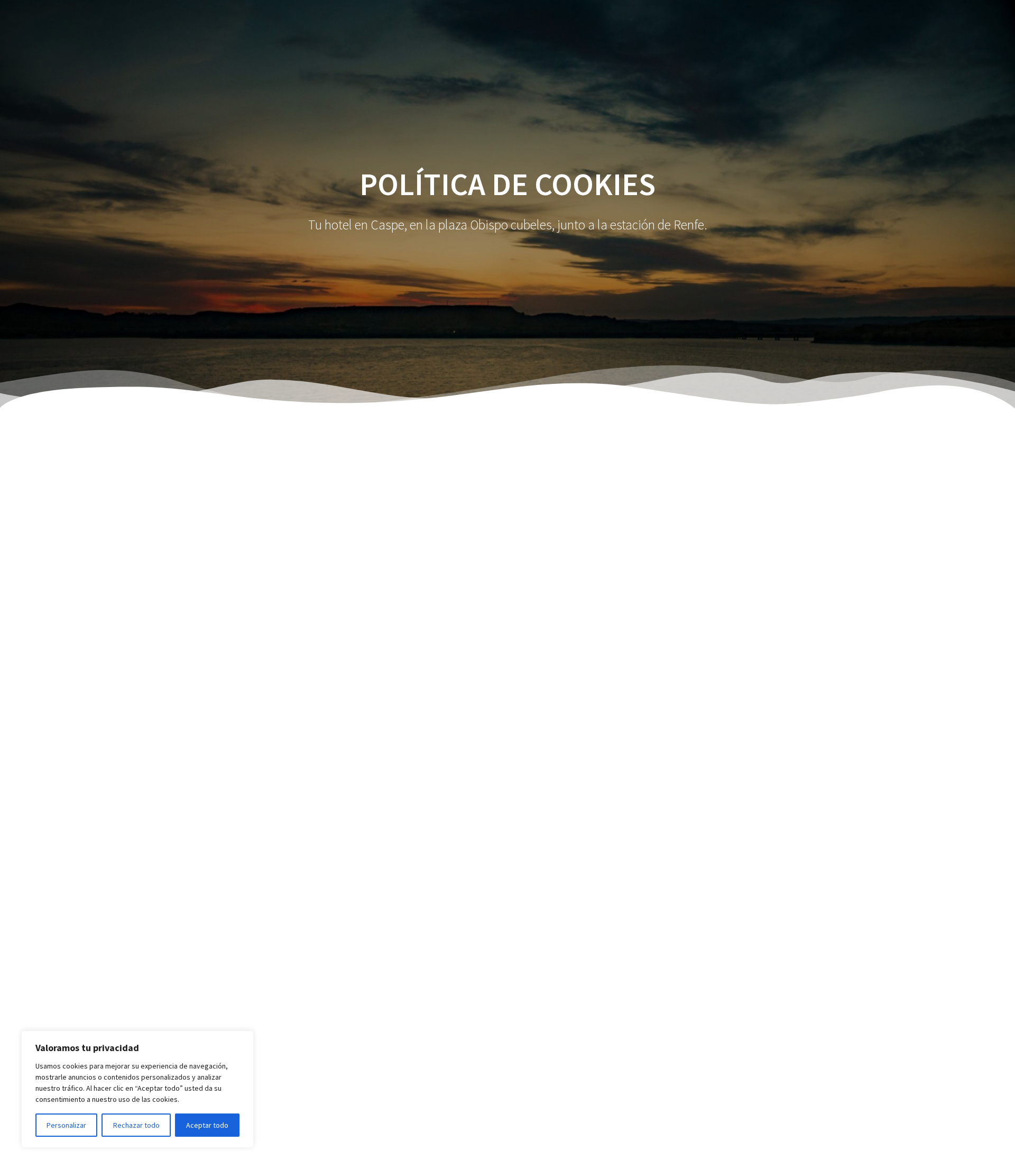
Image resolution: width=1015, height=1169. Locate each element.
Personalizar (66, 1125)
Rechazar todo (136, 1125)
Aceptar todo (207, 1125)
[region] (137, 1089)
